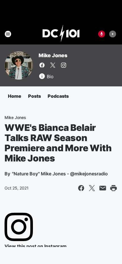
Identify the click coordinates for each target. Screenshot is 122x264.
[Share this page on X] (92, 188)
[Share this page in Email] (103, 188)
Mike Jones (53, 55)
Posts (34, 96)
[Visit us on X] (52, 65)
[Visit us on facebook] (42, 65)
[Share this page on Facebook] (81, 188)
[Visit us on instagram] (63, 65)
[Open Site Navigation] (8, 34)
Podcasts (58, 96)
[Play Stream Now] (112, 34)
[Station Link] (61, 34)
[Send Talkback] (101, 34)
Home (14, 96)
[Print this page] (113, 188)
